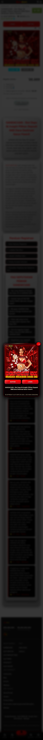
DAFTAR (13, 382)
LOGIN (30, 382)
